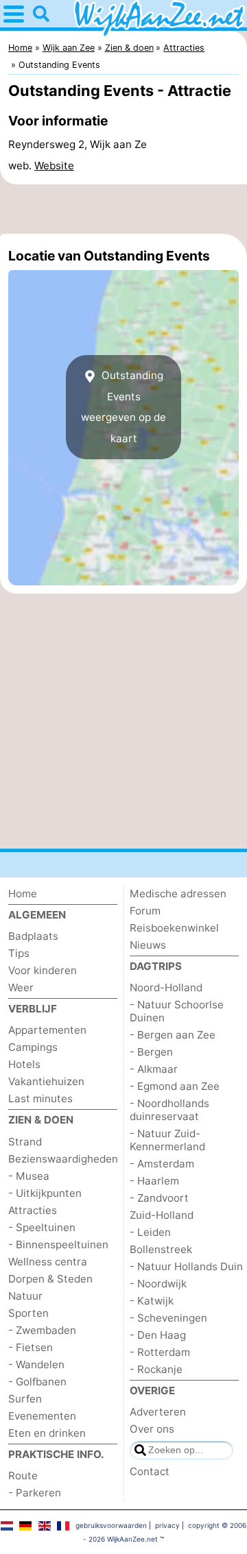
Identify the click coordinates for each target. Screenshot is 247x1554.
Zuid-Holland (161, 1215)
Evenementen (42, 1415)
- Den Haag (158, 1334)
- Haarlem (154, 1180)
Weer (21, 987)
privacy (167, 1525)
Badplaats (33, 936)
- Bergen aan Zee (172, 1034)
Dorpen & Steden (50, 1278)
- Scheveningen (168, 1317)
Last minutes (40, 1098)
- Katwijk (152, 1300)
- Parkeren (34, 1492)
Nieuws (148, 944)
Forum (145, 910)
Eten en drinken (47, 1433)
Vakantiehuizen (46, 1081)
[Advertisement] (123, 209)
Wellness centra (47, 1261)
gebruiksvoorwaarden (111, 1525)
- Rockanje (156, 1369)
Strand (25, 1141)
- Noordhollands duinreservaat (169, 1110)
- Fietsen (30, 1347)
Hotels (24, 1064)
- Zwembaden (42, 1330)
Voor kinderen (42, 970)
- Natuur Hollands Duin (186, 1266)
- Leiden (150, 1232)
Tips (19, 953)
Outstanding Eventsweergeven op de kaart (123, 406)
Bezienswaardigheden (63, 1158)
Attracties (32, 1210)
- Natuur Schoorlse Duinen (177, 1011)
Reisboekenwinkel (174, 927)
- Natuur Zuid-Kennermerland (167, 1140)
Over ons (152, 1428)
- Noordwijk (158, 1283)
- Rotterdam (160, 1352)
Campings (33, 1047)
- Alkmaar (154, 1069)
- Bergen (151, 1051)
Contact (149, 1471)
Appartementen (47, 1029)
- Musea (28, 1175)
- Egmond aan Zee (175, 1086)
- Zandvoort (159, 1197)
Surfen (25, 1398)
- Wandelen (36, 1364)
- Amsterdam (162, 1163)
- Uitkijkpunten (45, 1193)
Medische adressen (178, 893)
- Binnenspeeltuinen (58, 1244)
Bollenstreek (161, 1249)
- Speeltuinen (41, 1227)
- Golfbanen (37, 1381)
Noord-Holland (166, 987)
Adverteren (158, 1411)
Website (54, 165)
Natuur (25, 1295)
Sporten (28, 1313)
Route (23, 1475)
